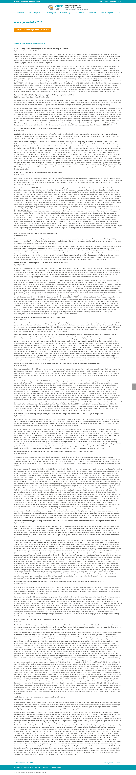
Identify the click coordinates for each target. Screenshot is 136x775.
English (120, 1)
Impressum (18, 767)
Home (100, 1)
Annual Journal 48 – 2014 (112, 763)
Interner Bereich (56, 767)
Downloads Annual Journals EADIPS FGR (32, 29)
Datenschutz (28, 767)
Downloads (113, 1)
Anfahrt (37, 767)
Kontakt (106, 1)
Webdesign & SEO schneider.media (34, 772)
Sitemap (45, 767)
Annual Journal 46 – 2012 (23, 763)
